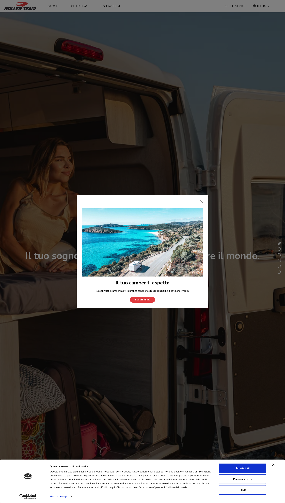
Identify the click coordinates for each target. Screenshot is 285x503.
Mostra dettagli (58, 496)
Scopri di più (142, 299)
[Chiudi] (201, 201)
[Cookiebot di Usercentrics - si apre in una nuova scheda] (28, 496)
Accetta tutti (243, 468)
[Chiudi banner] (273, 465)
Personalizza (240, 479)
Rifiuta (242, 489)
